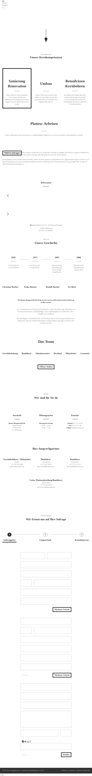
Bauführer (27, 353)
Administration (42, 353)
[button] (46, 196)
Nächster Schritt (62, 609)
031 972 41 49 (76, 425)
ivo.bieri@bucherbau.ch (17, 466)
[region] (46, 21)
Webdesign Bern (35, 770)
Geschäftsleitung (10, 353)
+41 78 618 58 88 (17, 464)
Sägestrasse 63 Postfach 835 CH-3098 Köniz (17, 428)
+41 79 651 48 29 (46, 464)
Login (2, 775)
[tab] (16, 88)
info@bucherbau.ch (77, 428)
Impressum (64, 770)
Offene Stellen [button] (46, 367)
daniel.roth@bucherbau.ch (75, 466)
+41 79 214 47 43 (75, 464)
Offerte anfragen (12, 153)
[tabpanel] (45, 153)
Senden (66, 754)
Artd (29, 770)
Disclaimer (72, 770)
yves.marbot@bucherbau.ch (46, 466)
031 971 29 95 (78, 423)
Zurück (25, 675)
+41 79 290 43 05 (46, 485)
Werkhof (58, 353)
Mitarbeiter (71, 353)
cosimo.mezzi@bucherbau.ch (46, 487)
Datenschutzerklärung (83, 770)
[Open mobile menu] (89, 3)
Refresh (68, 746)
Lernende (84, 353)
